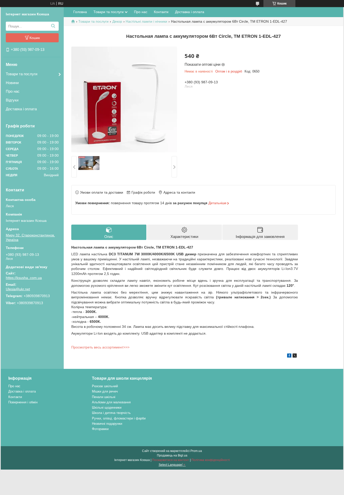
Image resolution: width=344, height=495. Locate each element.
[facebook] (289, 356)
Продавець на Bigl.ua (172, 455)
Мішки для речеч (105, 391)
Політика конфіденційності (210, 460)
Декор (117, 21)
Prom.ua (196, 451)
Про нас (13, 91)
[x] (295, 356)
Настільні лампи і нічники (146, 21)
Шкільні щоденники (106, 407)
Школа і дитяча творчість (111, 413)
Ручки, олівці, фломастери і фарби (119, 418)
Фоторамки (100, 429)
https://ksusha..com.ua (24, 278)
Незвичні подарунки (107, 424)
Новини (12, 83)
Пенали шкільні (103, 397)
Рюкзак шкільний (105, 386)
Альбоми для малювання (111, 402)
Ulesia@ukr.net (18, 289)
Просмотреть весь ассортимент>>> (100, 347)
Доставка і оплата (21, 109)
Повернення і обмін (23, 402)
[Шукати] (53, 26)
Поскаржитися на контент (170, 460)
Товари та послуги (21, 74)
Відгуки (12, 100)
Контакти (161, 12)
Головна (80, 12)
